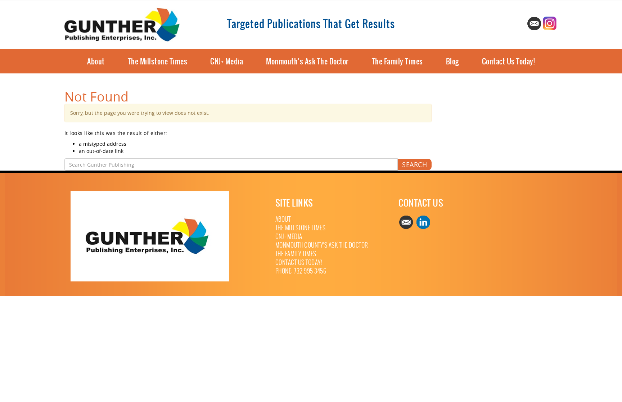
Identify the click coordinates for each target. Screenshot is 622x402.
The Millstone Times (158, 61)
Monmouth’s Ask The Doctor (307, 61)
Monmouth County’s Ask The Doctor (321, 245)
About (96, 61)
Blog (452, 61)
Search (414, 164)
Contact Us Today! (508, 61)
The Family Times (397, 61)
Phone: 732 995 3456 (300, 271)
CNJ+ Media (226, 61)
